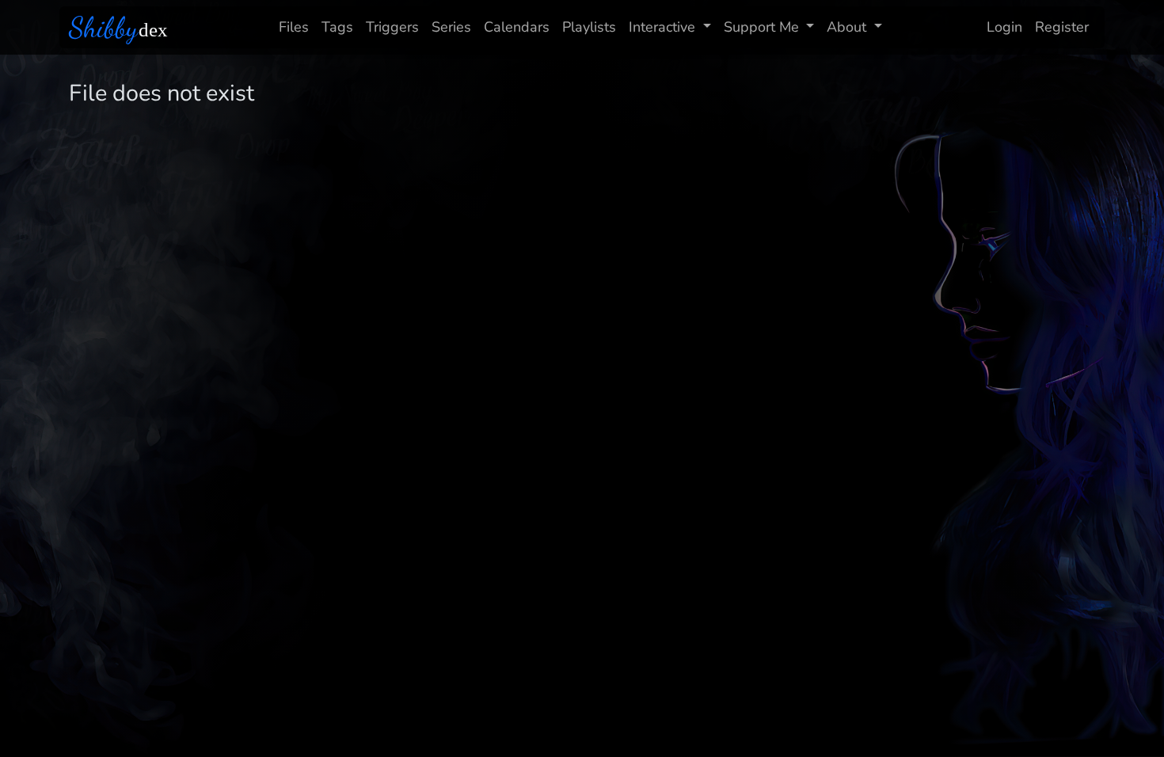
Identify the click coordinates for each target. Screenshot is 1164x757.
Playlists (589, 26)
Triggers (392, 26)
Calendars (517, 26)
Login (1004, 26)
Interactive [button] (662, 26)
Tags (337, 26)
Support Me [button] (761, 26)
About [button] (846, 26)
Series (451, 26)
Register (1062, 26)
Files (294, 26)
